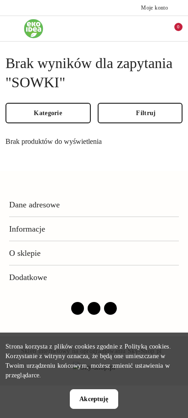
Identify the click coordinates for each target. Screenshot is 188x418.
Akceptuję (93, 399)
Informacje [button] (27, 228)
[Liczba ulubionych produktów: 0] (153, 28)
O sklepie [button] (25, 253)
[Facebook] (77, 308)
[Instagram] (94, 308)
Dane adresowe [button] (34, 204)
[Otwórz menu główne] (10, 28)
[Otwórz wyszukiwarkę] (134, 28)
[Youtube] (110, 308)
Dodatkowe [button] (28, 277)
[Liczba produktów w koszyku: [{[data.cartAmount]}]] (172, 28)
